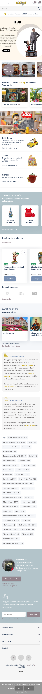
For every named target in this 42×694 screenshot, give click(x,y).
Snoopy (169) (19, 511)
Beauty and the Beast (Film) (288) (14, 456)
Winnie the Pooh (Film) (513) (13, 543)
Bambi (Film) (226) (9, 451)
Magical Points (27, 365)
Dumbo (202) (7, 470)
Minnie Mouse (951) (28, 502)
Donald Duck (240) (28, 465)
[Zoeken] (39, 8)
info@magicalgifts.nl (9, 586)
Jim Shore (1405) (27, 488)
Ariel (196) (32, 442)
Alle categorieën (8, 229)
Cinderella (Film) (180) (10, 465)
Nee (29, 688)
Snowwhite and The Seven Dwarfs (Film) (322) (19, 516)
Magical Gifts (30, 425)
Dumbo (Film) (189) (22, 470)
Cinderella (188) (24, 461)
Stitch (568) (26, 520)
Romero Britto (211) (28, 506)
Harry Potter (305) (9, 479)
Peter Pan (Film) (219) (10, 506)
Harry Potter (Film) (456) (27, 479)
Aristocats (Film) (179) (10, 447)
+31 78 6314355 (8, 584)
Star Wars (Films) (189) (11, 520)
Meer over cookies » (21, 692)
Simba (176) (7, 511)
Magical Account (10, 386)
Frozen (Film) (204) (22, 474)
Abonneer (33, 614)
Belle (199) (33, 456)
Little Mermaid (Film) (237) (12, 497)
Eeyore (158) (7, 474)
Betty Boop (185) (9, 461)
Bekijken (10, 279)
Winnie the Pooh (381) (11, 539)
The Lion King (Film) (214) (27, 525)
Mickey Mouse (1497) (10, 502)
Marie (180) (29, 497)
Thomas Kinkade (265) (11, 534)
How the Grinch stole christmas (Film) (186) (18, 483)
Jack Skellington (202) (10, 488)
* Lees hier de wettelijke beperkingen (13, 619)
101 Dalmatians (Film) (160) (17, 438)
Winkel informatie (11, 579)
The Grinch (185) (9, 525)
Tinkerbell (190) (27, 534)
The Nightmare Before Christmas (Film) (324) (18, 529)
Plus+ (35, 665)
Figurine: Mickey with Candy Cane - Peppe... (14, 268)
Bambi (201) (26, 447)
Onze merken (7, 299)
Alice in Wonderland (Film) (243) (14, 442)
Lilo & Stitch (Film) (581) (11, 493)
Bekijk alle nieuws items (11, 346)
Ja (18, 688)
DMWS (29, 665)
